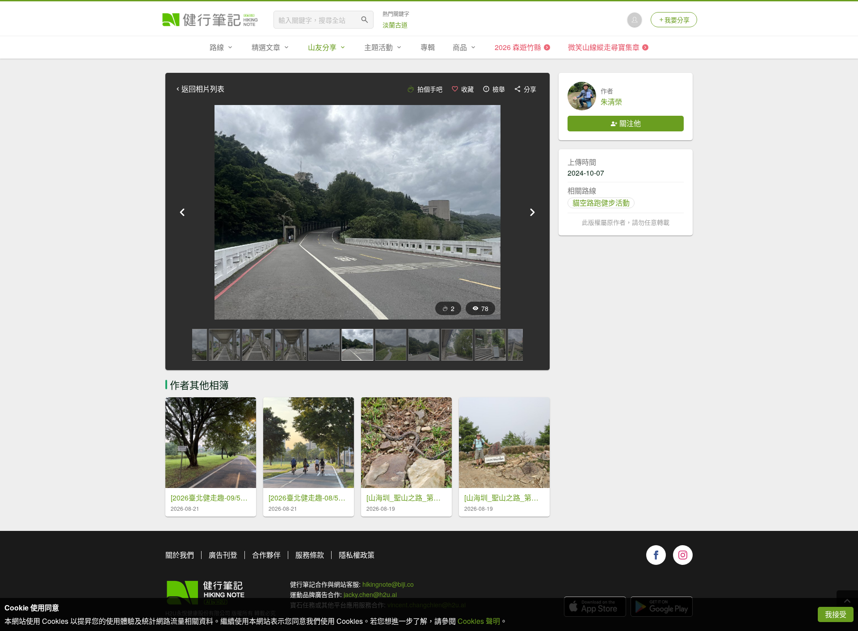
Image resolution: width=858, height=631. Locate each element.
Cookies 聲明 (479, 621)
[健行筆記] (210, 20)
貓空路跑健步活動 (601, 203)
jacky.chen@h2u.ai (370, 594)
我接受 (835, 614)
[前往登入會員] (634, 20)
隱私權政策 (356, 555)
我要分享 (677, 19)
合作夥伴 (266, 555)
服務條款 (309, 555)
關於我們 (179, 555)
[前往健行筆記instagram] (683, 555)
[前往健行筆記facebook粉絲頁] (656, 555)
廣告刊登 (223, 555)
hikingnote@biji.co (388, 584)
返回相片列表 (202, 89)
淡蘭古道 (395, 24)
